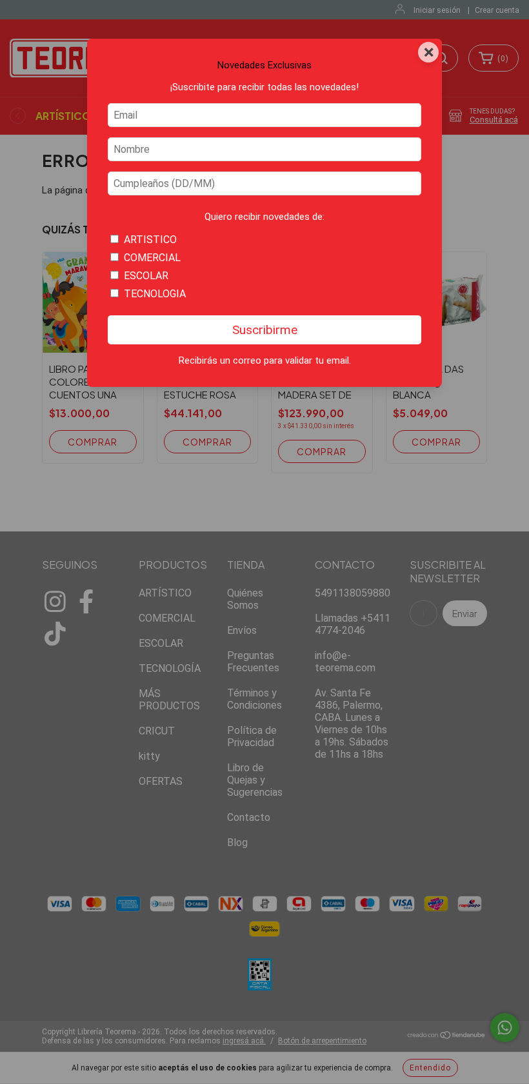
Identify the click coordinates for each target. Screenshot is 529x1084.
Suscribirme (264, 329)
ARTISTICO (150, 239)
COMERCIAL (152, 257)
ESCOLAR (146, 276)
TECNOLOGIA (155, 294)
